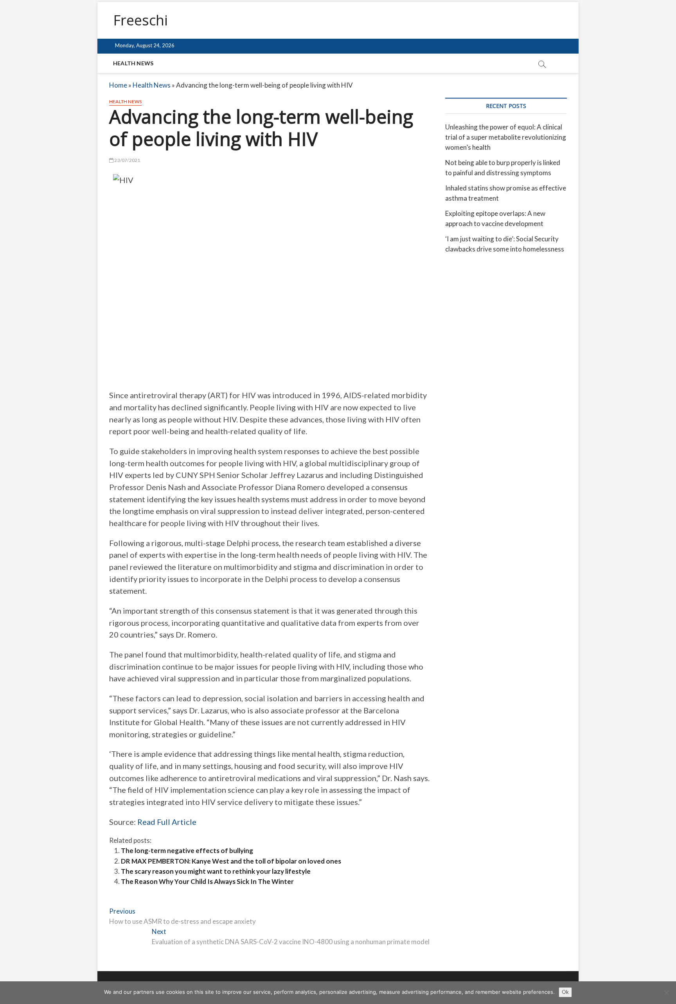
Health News (133, 63)
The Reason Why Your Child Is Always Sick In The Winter (207, 881)
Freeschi (140, 20)
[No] (666, 993)
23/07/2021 (126, 160)
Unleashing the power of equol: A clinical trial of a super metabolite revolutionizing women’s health (505, 137)
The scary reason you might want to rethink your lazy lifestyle (216, 871)
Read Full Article (166, 821)
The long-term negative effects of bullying (187, 850)
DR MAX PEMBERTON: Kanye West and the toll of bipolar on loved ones (231, 861)
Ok (565, 992)
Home (118, 85)
